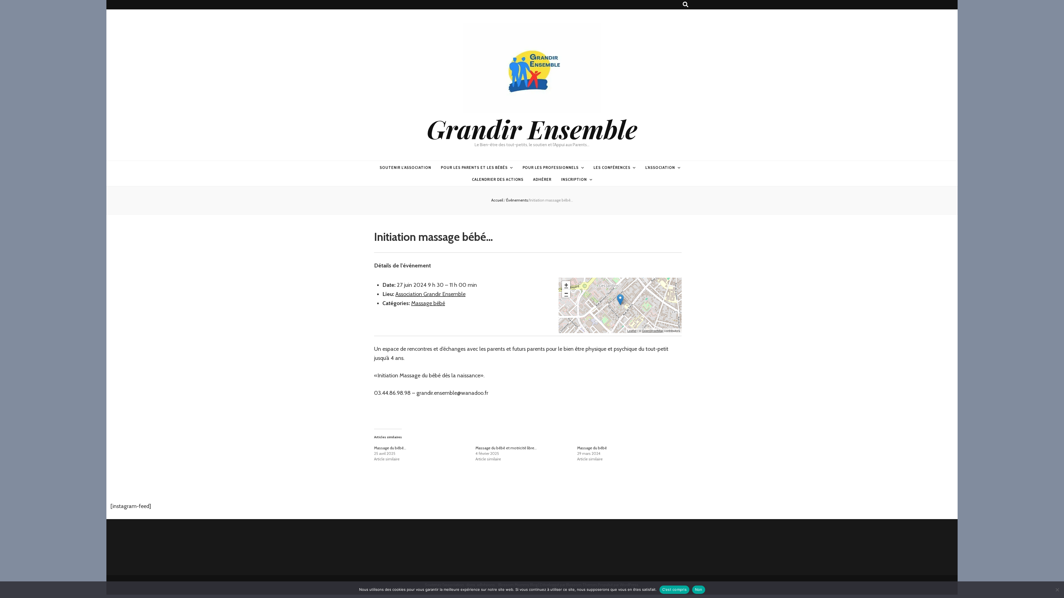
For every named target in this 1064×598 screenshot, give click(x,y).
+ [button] (566, 285)
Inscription (574, 179)
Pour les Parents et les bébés (474, 167)
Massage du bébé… (390, 447)
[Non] (1057, 589)
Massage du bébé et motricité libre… (506, 447)
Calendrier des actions (497, 179)
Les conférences (612, 167)
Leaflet (631, 330)
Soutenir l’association (405, 167)
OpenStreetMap (652, 330)
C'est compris (674, 589)
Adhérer (542, 179)
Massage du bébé (592, 447)
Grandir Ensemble (532, 129)
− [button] (566, 293)
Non (698, 589)
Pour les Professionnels (551, 167)
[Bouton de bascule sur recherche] (685, 4)
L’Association (660, 167)
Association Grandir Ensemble (430, 294)
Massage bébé (428, 303)
